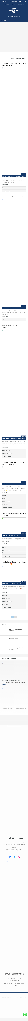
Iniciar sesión (21, 4)
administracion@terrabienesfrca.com (17, 1)
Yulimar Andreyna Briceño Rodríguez (16, 648)
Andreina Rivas (13, 638)
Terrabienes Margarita (14, 974)
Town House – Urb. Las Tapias (9, 706)
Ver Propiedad (22, 682)
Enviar (13, 4)
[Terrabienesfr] (14, 10)
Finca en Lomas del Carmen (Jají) (12, 197)
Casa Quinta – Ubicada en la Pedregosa (11, 680)
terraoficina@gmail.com (16, 985)
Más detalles (5, 184)
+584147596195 (15, 16)
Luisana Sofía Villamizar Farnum (15, 629)
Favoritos (7, 4)
